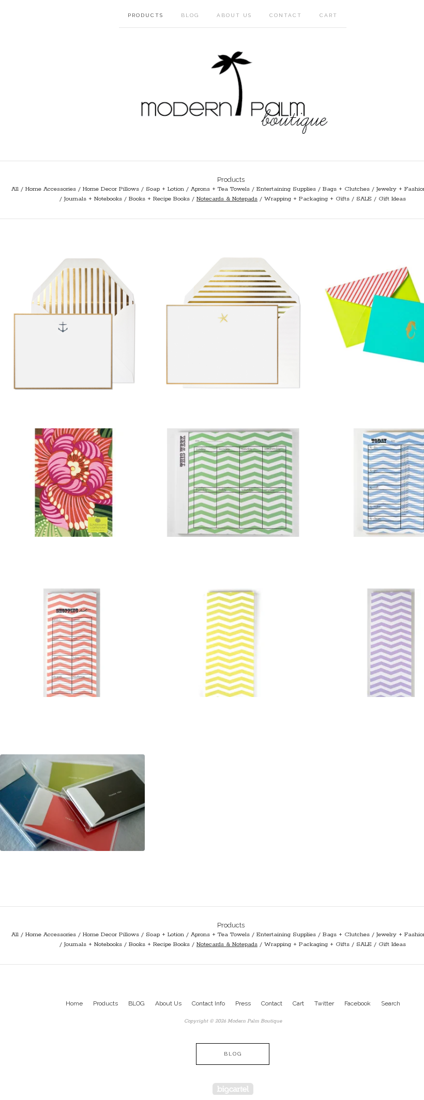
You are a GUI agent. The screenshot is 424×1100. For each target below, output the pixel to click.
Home (74, 1003)
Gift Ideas (392, 199)
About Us (234, 15)
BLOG (190, 15)
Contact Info (208, 1003)
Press (243, 1003)
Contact (285, 15)
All (15, 189)
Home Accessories (50, 189)
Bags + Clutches (346, 189)
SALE (364, 199)
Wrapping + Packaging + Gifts (307, 199)
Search (390, 1003)
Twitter (324, 1003)
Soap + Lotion (165, 189)
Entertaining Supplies (286, 189)
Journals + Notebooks (93, 199)
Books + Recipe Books (159, 199)
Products (145, 15)
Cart (329, 15)
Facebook (357, 1003)
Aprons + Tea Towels (220, 189)
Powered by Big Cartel (233, 1089)
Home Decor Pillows (111, 189)
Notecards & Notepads (227, 199)
